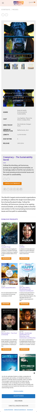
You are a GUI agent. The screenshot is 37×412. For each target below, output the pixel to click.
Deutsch (31, 2)
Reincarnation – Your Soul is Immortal (9, 334)
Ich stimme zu (18, 101)
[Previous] (7, 42)
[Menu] (2, 3)
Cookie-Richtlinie (8, 410)
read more (6, 304)
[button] (34, 373)
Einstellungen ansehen (18, 406)
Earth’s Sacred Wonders (8, 288)
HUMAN (21, 247)
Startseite (5, 10)
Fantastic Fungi (5, 247)
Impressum (30, 410)
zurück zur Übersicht (12, 183)
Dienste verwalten (18, 391)
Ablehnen (18, 401)
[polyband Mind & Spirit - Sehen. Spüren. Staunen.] (18, 3)
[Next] (31, 42)
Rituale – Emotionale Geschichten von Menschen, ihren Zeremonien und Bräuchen (27, 336)
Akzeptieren (18, 396)
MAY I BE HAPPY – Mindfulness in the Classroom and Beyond (26, 289)
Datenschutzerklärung (20, 410)
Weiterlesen (6, 258)
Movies (15, 10)
